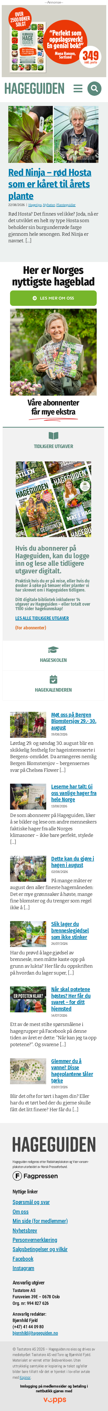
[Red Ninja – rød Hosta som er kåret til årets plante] (53, 134)
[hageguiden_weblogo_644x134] (54, 1138)
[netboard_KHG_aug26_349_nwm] (54, 8)
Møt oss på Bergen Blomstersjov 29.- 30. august (73, 721)
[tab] (53, 441)
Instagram (23, 1268)
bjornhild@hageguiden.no (35, 1333)
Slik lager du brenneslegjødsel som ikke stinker (70, 930)
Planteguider (66, 205)
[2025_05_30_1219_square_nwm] (53, 311)
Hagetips (34, 205)
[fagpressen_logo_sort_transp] (35, 1173)
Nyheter (49, 205)
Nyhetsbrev (25, 1230)
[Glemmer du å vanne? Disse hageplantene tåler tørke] (28, 1071)
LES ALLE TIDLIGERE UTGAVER (42, 618)
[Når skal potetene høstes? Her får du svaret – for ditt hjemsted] (28, 999)
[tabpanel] (53, 548)
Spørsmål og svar (31, 1202)
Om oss (21, 1212)
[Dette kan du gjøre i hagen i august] (28, 869)
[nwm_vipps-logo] (54, 1400)
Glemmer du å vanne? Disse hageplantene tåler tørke (72, 1071)
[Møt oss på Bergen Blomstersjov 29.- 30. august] (28, 725)
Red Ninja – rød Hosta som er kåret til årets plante (49, 184)
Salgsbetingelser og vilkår (40, 1249)
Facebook (23, 1259)
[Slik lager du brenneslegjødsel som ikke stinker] (28, 934)
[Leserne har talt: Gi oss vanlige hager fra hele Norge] (28, 797)
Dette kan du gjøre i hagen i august (72, 862)
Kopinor (25, 1377)
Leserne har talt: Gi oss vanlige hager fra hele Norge (73, 793)
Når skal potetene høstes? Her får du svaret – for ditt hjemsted (70, 999)
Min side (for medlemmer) (40, 1221)
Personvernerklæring (35, 1240)
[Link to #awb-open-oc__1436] (94, 88)
